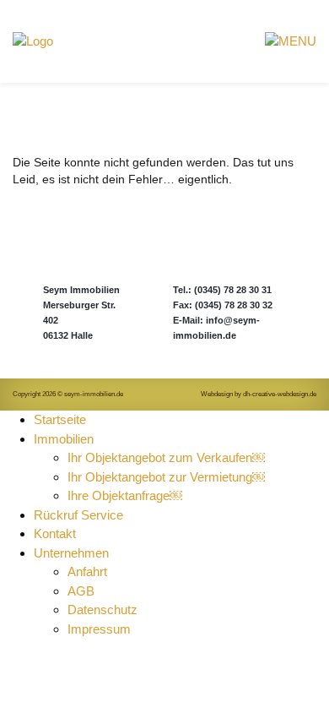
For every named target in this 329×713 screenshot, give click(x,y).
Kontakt (55, 533)
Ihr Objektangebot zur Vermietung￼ (166, 477)
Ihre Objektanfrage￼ (124, 495)
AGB (80, 591)
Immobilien (64, 439)
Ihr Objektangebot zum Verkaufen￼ (166, 457)
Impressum (99, 629)
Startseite (60, 419)
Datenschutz (102, 609)
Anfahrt (89, 571)
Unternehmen (71, 553)
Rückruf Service (78, 515)
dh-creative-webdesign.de (279, 394)
